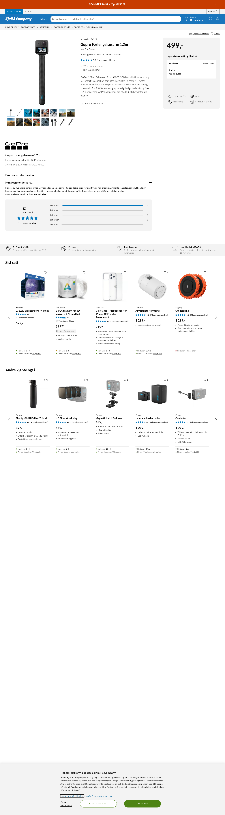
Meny (43, 18)
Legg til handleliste (201, 33)
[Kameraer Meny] (51, 27)
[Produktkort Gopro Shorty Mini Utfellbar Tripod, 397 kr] (33, 394)
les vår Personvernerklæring (98, 796)
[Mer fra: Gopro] (16, 147)
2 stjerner (54, 219)
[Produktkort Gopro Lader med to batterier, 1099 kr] (152, 394)
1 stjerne (54, 224)
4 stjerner (54, 210)
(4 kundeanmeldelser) (199, 315)
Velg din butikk (175, 74)
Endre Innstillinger (66, 804)
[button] (11, 113)
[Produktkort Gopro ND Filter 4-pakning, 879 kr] (72, 394)
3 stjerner (54, 215)
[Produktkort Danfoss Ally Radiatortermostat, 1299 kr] (152, 286)
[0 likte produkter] (210, 18)
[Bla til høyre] (216, 317)
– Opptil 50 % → (109, 4)
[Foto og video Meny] (37, 27)
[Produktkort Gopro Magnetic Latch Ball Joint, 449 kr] (112, 394)
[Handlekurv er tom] (217, 18)
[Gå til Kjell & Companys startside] (19, 19)
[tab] (14, 11)
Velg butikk (36, 354)
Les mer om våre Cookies (72, 796)
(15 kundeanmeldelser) (25, 317)
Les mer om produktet (92, 103)
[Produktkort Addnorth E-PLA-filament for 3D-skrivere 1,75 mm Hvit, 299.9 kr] (72, 286)
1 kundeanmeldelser (106, 60)
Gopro (92, 49)
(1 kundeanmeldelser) (119, 321)
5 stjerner (54, 205)
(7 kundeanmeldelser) (159, 315)
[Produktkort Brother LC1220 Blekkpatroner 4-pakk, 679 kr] (33, 286)
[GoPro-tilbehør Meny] (72, 27)
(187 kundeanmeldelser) (65, 321)
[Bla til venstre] (9, 317)
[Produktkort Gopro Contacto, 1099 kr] (192, 394)
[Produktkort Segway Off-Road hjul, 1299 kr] (192, 286)
